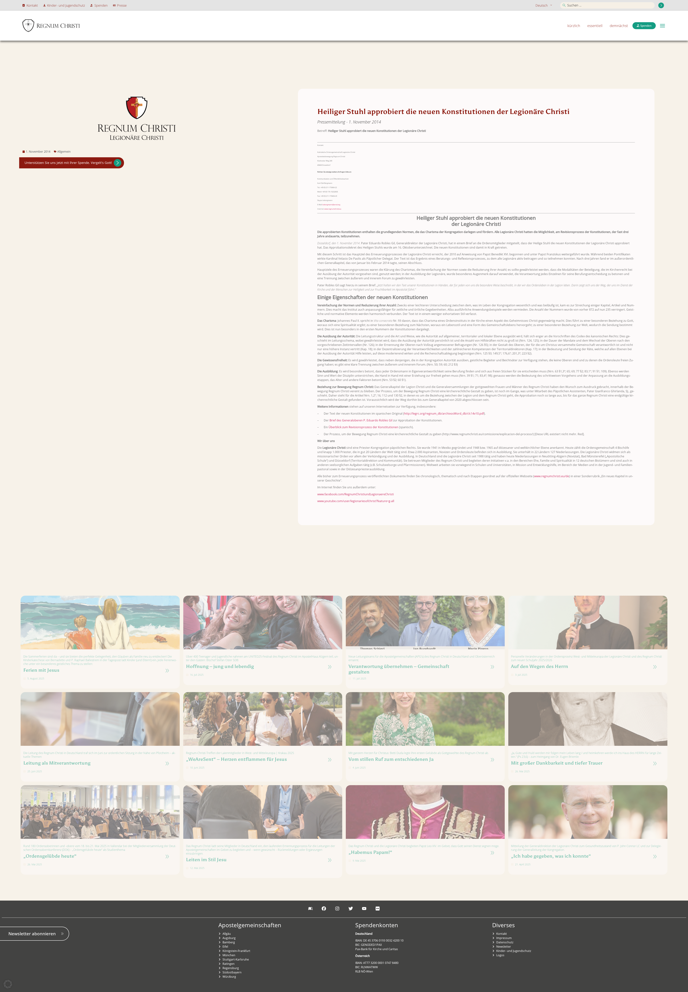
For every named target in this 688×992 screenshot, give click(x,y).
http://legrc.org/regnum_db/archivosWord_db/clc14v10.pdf (444, 413)
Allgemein (64, 152)
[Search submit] (661, 5)
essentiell (595, 25)
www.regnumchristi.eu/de (551, 476)
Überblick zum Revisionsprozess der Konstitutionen (363, 427)
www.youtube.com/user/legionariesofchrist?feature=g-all (355, 501)
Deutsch (542, 5)
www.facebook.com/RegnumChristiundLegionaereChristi (355, 494)
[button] (662, 26)
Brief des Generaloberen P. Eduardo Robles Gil (360, 420)
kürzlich (573, 25)
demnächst (619, 25)
